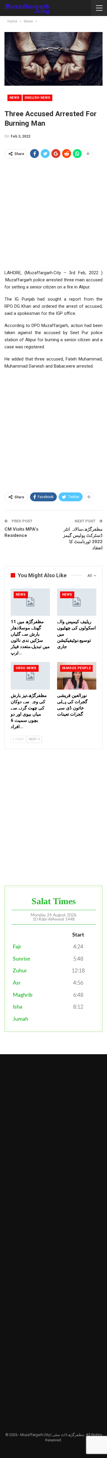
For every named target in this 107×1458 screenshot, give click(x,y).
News (15, 98)
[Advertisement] (53, 215)
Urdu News (26, 668)
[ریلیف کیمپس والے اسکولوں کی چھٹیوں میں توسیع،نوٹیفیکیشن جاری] (76, 602)
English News (38, 98)
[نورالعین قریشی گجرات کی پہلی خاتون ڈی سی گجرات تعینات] (76, 675)
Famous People (76, 668)
